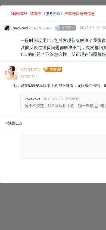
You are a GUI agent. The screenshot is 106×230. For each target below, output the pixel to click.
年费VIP (55, 69)
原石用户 (67, 28)
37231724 (30, 69)
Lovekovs (32, 98)
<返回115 (13, 123)
